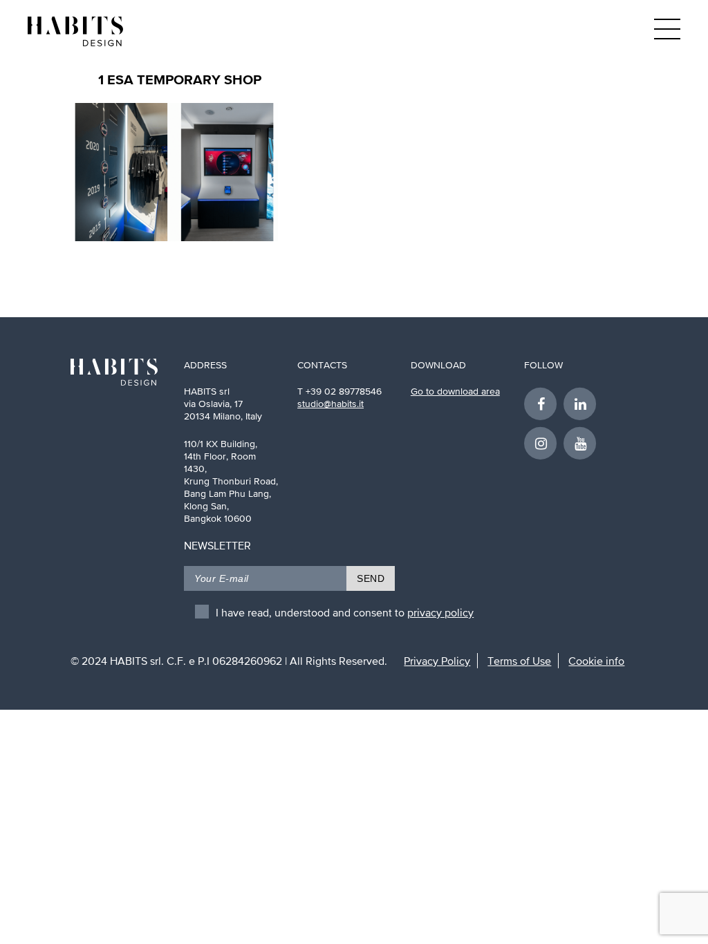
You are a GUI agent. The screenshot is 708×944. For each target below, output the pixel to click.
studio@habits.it (330, 403)
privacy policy (440, 612)
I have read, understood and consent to (345, 612)
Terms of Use (519, 660)
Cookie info (596, 660)
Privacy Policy (437, 660)
